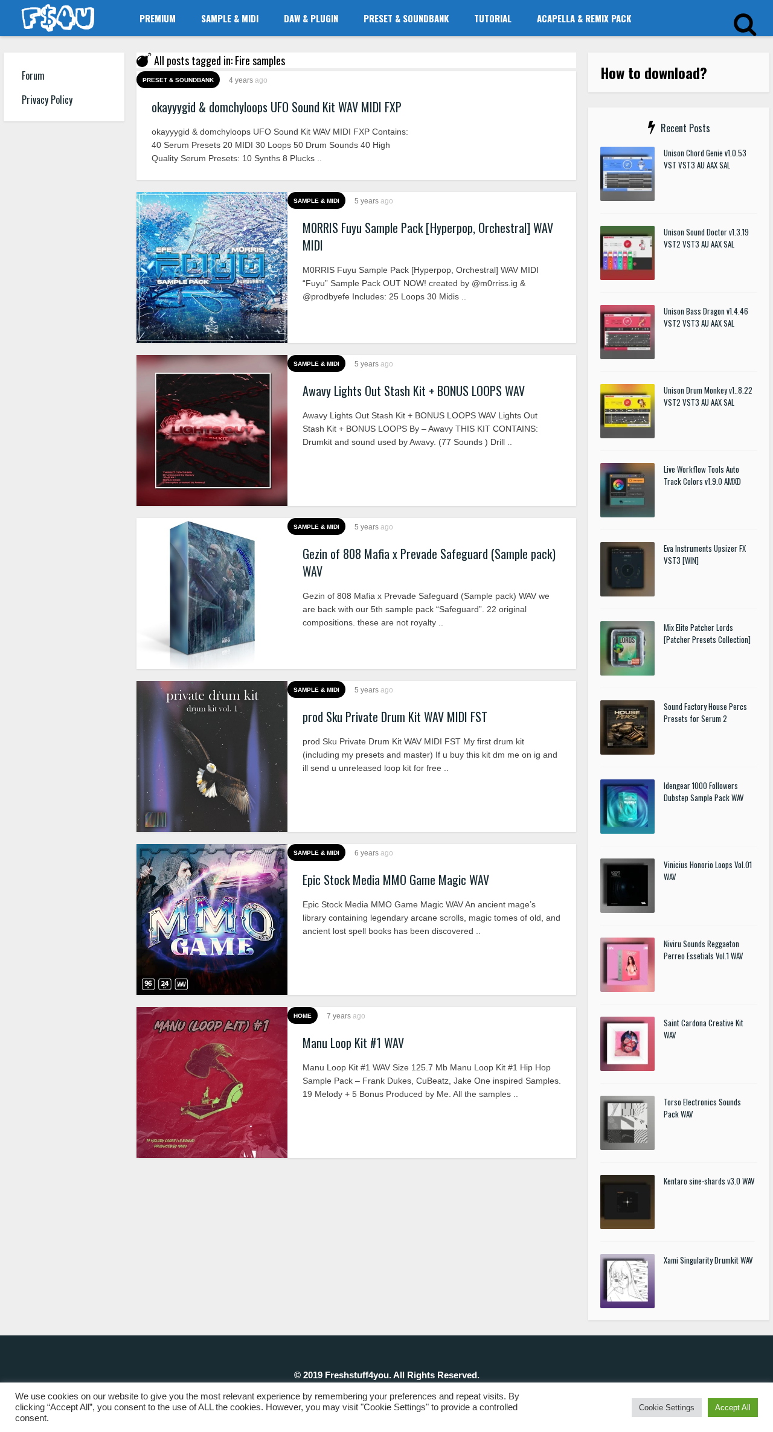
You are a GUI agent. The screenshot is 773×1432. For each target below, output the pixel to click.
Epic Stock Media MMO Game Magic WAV (396, 880)
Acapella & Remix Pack (584, 18)
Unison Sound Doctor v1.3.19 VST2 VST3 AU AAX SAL (706, 238)
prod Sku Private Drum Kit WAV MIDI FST (395, 717)
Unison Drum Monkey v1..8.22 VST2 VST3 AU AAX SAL (708, 396)
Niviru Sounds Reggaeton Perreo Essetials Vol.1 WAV (703, 950)
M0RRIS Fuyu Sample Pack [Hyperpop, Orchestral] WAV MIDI (428, 236)
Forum (33, 75)
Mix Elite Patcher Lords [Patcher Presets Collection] (707, 633)
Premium (158, 18)
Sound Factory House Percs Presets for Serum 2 (705, 712)
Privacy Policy (47, 99)
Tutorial (493, 18)
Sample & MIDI (229, 18)
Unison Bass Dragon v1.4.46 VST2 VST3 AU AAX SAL (706, 317)
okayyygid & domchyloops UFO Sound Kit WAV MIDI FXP (277, 107)
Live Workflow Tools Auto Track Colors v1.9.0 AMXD (702, 475)
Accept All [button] (733, 1407)
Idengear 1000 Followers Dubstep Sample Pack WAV (704, 791)
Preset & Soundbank (406, 18)
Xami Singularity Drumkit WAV (708, 1260)
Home (302, 1015)
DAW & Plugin (311, 18)
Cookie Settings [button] (666, 1407)
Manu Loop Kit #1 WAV (353, 1043)
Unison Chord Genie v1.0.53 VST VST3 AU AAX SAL (705, 159)
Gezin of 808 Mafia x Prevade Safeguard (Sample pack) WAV (429, 562)
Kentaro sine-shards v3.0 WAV (709, 1181)
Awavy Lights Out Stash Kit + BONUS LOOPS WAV (414, 391)
